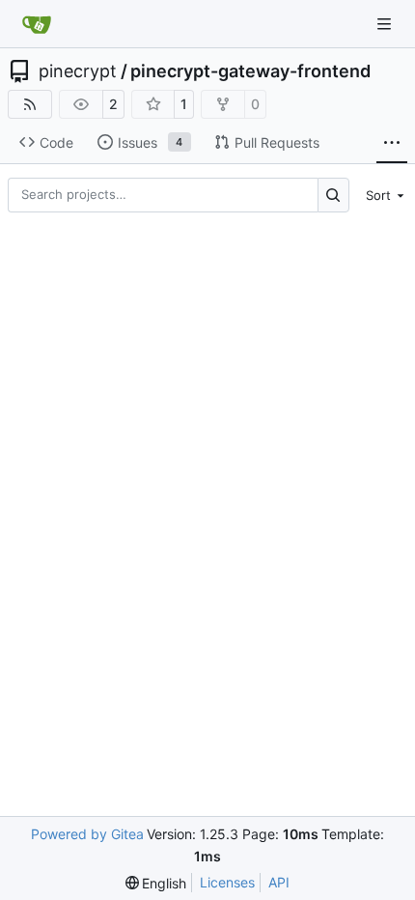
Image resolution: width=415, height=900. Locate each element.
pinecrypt (78, 71)
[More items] (391, 143)
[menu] (382, 195)
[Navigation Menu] (386, 24)
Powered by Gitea (87, 834)
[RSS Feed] (30, 104)
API (279, 882)
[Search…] (333, 194)
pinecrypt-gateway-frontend (250, 71)
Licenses (227, 882)
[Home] (37, 24)
